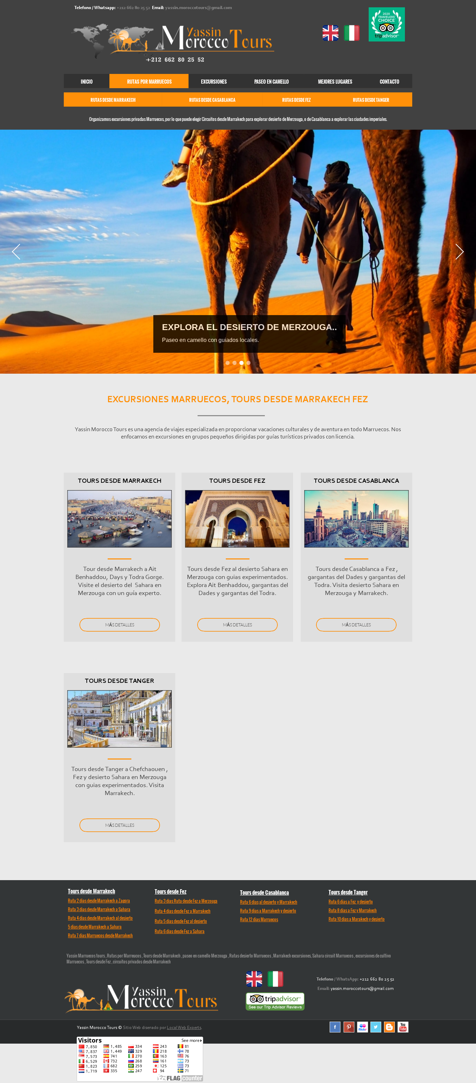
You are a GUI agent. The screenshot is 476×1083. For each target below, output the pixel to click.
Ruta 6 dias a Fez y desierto (351, 902)
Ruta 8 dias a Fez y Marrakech (353, 910)
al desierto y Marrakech (278, 902)
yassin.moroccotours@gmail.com (198, 8)
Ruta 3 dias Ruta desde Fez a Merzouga (186, 901)
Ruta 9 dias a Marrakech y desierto (268, 911)
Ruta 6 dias (249, 902)
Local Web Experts (184, 1027)
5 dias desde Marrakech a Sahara (95, 927)
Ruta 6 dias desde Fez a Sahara (180, 931)
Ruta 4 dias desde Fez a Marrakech (182, 911)
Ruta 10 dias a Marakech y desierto (357, 919)
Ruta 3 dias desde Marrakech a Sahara (99, 909)
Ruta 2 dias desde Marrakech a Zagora (99, 900)
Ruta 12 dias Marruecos (259, 919)
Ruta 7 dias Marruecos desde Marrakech (100, 935)
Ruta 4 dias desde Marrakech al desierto (100, 918)
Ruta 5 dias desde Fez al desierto (181, 921)
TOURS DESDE (356, 481)
